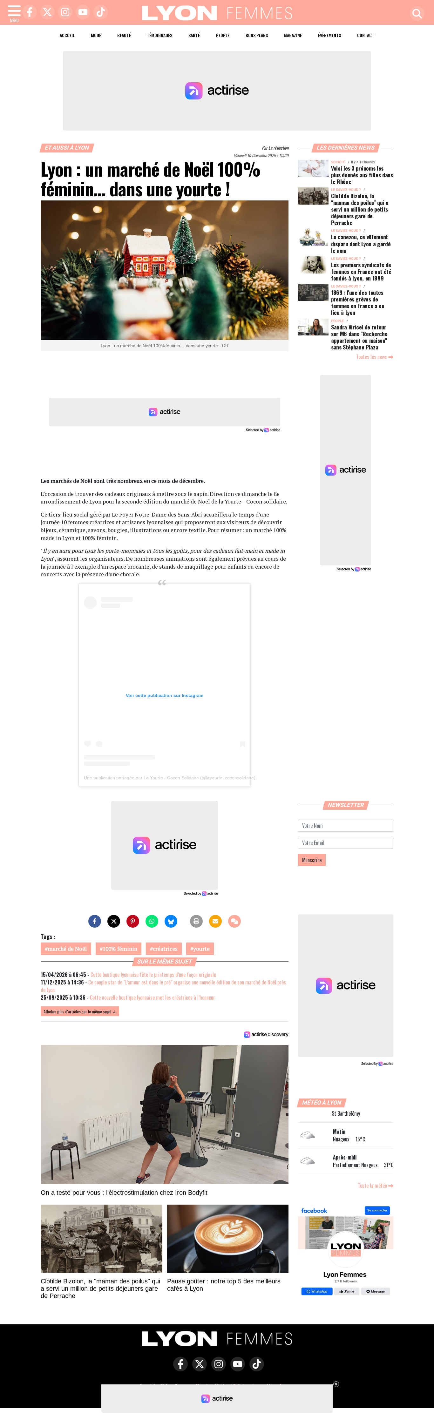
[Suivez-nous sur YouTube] (236, 1368)
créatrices (165, 948)
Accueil (67, 35)
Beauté (124, 35)
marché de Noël (67, 948)
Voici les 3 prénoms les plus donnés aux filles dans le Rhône (362, 175)
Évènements (329, 35)
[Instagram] (63, 12)
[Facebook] (28, 12)
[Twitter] (46, 12)
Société (338, 162)
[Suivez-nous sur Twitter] (198, 1368)
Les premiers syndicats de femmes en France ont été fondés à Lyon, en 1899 (361, 271)
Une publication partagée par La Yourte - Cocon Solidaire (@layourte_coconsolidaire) (169, 777)
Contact (365, 35)
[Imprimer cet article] (196, 921)
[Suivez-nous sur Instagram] (217, 1368)
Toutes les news (372, 357)
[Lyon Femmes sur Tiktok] (255, 1368)
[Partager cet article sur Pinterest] (132, 921)
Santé (194, 35)
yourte (201, 948)
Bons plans (257, 35)
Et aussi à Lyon (67, 148)
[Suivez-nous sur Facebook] (345, 1251)
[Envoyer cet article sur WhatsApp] (152, 921)
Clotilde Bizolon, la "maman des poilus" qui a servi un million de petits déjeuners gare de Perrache (360, 209)
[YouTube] (81, 12)
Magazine (293, 35)
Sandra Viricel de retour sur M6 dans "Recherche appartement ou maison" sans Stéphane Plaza (359, 337)
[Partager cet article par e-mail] (215, 921)
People (222, 35)
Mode (96, 35)
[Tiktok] (99, 12)
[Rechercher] (415, 14)
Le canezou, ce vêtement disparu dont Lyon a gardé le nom (360, 243)
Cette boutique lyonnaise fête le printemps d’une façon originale (153, 974)
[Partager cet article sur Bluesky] (171, 921)
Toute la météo (373, 1185)
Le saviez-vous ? (346, 190)
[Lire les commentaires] (234, 921)
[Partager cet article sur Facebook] (94, 921)
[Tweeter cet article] (113, 921)
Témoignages (159, 35)
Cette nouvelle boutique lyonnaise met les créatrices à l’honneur (152, 997)
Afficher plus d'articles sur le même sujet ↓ (80, 1011)
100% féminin (120, 948)
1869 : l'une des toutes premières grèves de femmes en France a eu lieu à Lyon (357, 302)
